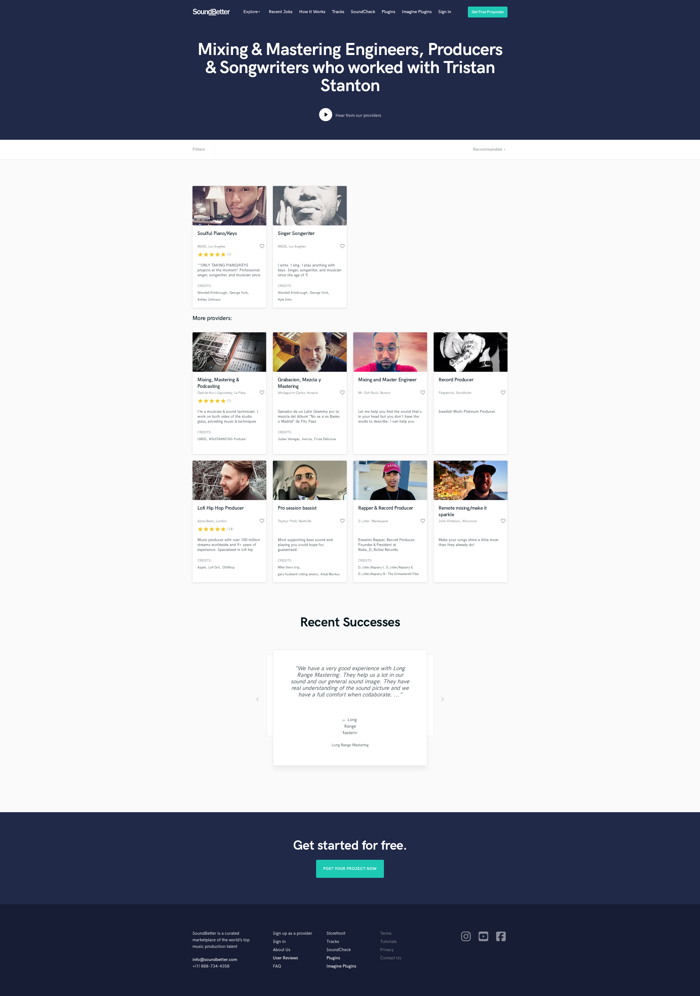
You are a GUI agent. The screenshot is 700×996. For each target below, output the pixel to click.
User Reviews (285, 958)
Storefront (335, 933)
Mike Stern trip (288, 567)
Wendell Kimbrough (212, 293)
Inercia (307, 439)
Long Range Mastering (350, 745)
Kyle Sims (285, 300)
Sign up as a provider (292, 933)
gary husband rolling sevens (298, 574)
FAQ (277, 966)
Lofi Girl (214, 567)
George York (238, 293)
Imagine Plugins (417, 11)
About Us (281, 950)
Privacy (387, 950)
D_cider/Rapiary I (371, 567)
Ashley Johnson (209, 300)
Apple (201, 567)
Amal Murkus (330, 574)
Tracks (338, 11)
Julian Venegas (288, 439)
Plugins (388, 11)
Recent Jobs (281, 11)
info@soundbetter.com (214, 959)
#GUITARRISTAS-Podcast (227, 439)
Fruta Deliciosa (325, 439)
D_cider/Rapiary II (399, 567)
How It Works (312, 11)
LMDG (201, 439)
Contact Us (390, 958)
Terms (386, 933)
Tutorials (388, 941)
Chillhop (228, 567)
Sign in (444, 11)
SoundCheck (363, 11)
